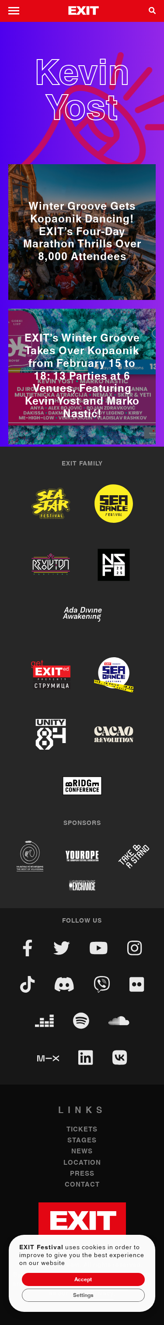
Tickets (82, 1129)
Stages (82, 1140)
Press (82, 1174)
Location (82, 1163)
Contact (82, 1185)
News (82, 1151)
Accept (83, 1279)
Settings (83, 1295)
